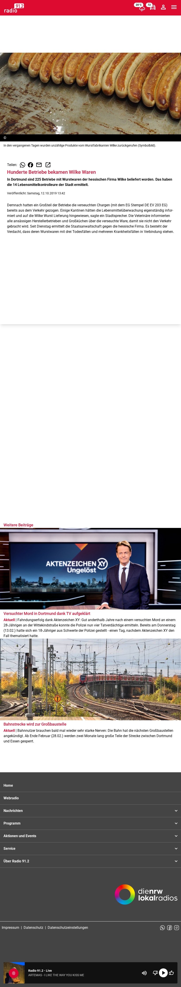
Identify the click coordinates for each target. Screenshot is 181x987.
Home (8, 785)
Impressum (10, 927)
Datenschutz (33, 927)
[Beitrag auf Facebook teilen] (30, 165)
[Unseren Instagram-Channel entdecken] (176, 927)
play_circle (163, 973)
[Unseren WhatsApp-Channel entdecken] (162, 927)
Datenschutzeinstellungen (68, 927)
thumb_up (171, 972)
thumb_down (155, 972)
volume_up (144, 973)
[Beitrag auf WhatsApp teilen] (22, 165)
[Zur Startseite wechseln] (14, 8)
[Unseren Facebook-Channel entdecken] (169, 927)
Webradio (11, 798)
